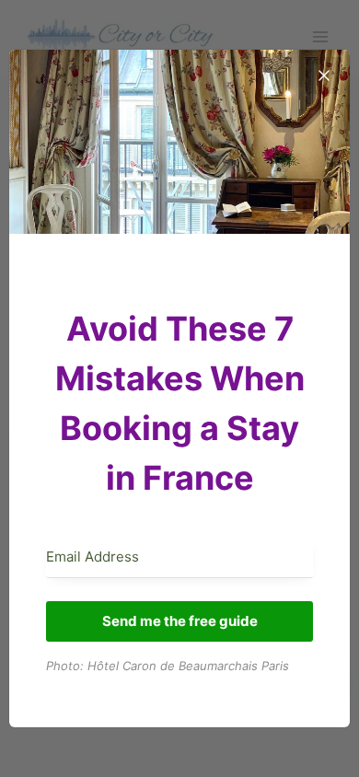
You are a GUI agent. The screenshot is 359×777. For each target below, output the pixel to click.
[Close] (324, 75)
